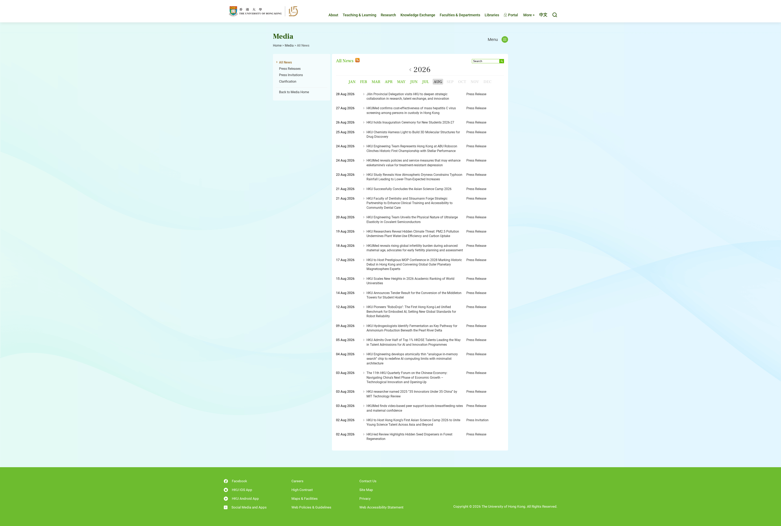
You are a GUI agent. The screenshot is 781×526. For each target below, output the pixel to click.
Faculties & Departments (460, 15)
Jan (352, 81)
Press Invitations (291, 75)
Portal (512, 15)
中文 (543, 14)
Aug (438, 81)
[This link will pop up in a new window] (357, 61)
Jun (414, 81)
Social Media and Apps (249, 507)
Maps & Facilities (304, 498)
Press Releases (290, 69)
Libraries (492, 15)
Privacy (365, 498)
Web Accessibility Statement (381, 507)
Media (289, 45)
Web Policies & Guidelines (311, 507)
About (333, 15)
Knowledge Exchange (417, 15)
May (401, 81)
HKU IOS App (242, 490)
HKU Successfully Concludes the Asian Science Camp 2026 (409, 189)
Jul (425, 81)
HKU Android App (245, 498)
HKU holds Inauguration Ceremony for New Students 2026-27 (410, 122)
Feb (363, 81)
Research (388, 15)
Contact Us (367, 481)
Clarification (287, 81)
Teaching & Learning (359, 15)
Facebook (239, 481)
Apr (389, 81)
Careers (297, 481)
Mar (376, 81)
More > (528, 15)
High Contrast (302, 490)
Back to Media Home (294, 92)
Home (277, 45)
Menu (493, 39)
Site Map (366, 490)
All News (285, 62)
